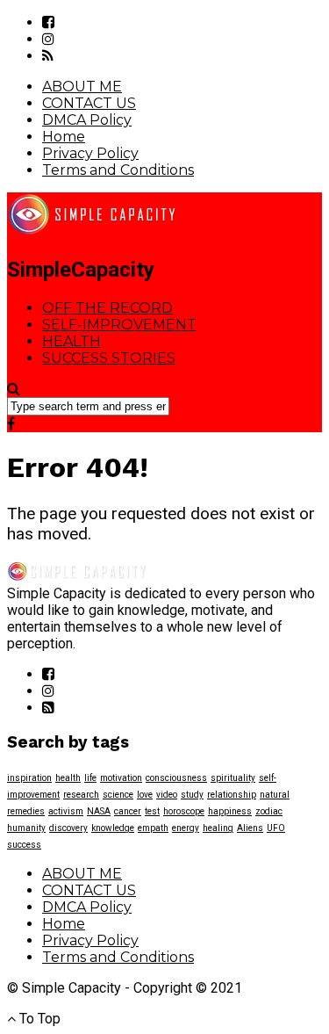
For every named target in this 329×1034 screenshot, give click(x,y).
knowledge (112, 828)
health (68, 778)
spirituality (233, 778)
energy (185, 828)
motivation (121, 778)
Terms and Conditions (118, 170)
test (152, 811)
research (81, 794)
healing (218, 828)
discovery (68, 828)
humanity (26, 828)
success (24, 845)
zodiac (269, 811)
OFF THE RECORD (107, 308)
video (166, 794)
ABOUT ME (82, 86)
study (192, 794)
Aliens (250, 828)
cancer (127, 811)
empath (153, 828)
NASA (99, 811)
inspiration (29, 778)
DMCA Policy (87, 120)
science (118, 794)
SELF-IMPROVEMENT (119, 324)
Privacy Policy (90, 153)
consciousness (176, 778)
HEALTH (71, 341)
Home (63, 136)
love (145, 794)
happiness (230, 811)
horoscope (183, 811)
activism (65, 811)
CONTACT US (89, 103)
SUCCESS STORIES (108, 358)
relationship (231, 794)
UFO (276, 828)
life (90, 778)
